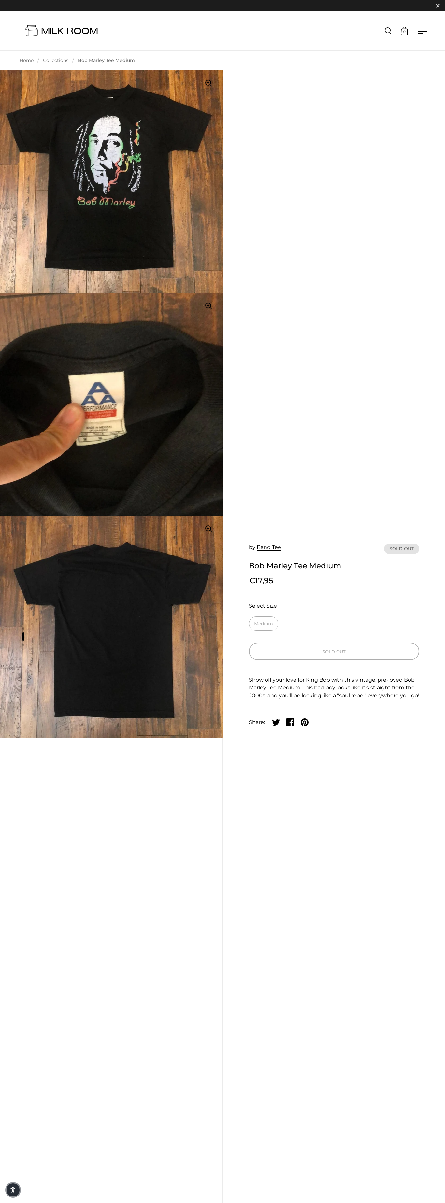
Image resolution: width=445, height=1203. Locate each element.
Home (27, 60)
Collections (55, 60)
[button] (13, 1190)
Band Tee (269, 547)
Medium (263, 624)
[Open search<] (388, 30)
